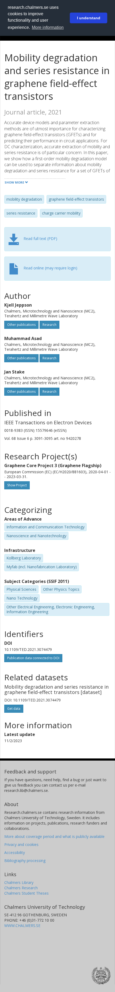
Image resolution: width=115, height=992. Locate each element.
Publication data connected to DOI (33, 658)
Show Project (17, 485)
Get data (13, 708)
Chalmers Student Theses (26, 893)
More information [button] (48, 27)
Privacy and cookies (21, 844)
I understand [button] (88, 18)
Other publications (21, 324)
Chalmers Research (21, 887)
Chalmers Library (18, 882)
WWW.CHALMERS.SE (22, 925)
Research (49, 324)
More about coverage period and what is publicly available (54, 836)
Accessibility (14, 852)
